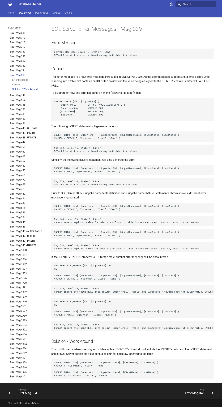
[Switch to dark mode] (171, 4)
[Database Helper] (10, 4)
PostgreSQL (41, 12)
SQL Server (25, 12)
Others (68, 12)
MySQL (56, 12)
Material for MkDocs (29, 403)
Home (11, 12)
